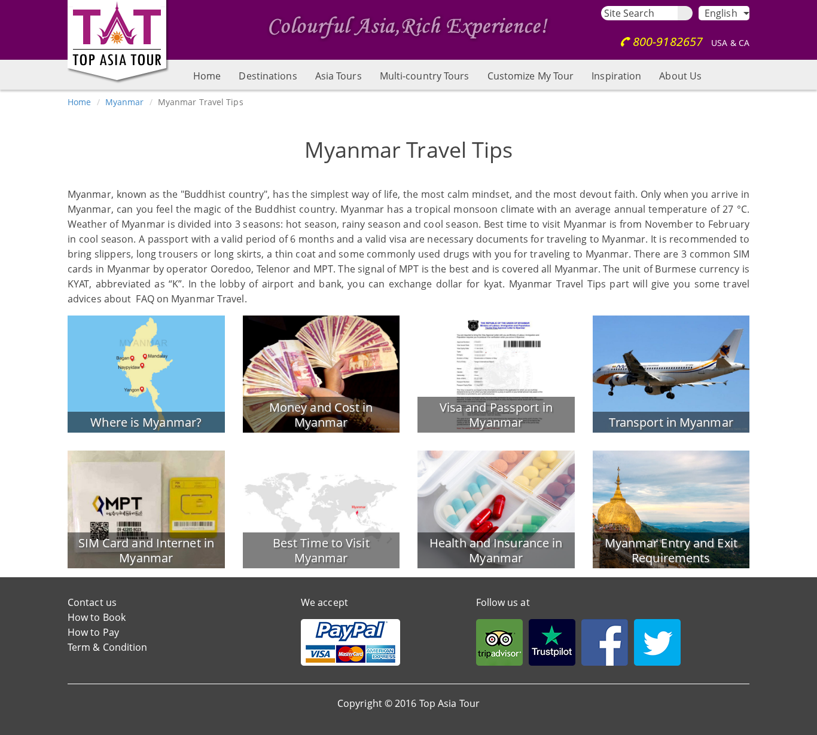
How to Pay (93, 632)
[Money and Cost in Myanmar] (321, 372)
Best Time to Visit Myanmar (321, 550)
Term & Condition (108, 647)
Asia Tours (338, 75)
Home (207, 75)
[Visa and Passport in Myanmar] (496, 372)
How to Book (97, 617)
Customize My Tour (530, 75)
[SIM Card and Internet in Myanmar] (146, 508)
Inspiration (616, 75)
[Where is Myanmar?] (146, 372)
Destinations (268, 75)
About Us (680, 75)
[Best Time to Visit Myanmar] (321, 508)
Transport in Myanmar (671, 422)
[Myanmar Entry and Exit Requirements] (671, 508)
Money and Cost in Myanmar (321, 414)
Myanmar (124, 102)
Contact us (92, 602)
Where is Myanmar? (146, 422)
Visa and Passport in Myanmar (496, 414)
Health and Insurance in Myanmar (495, 550)
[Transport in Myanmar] (671, 372)
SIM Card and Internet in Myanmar (146, 550)
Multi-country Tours (425, 75)
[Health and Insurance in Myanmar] (496, 508)
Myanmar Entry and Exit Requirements (671, 550)
